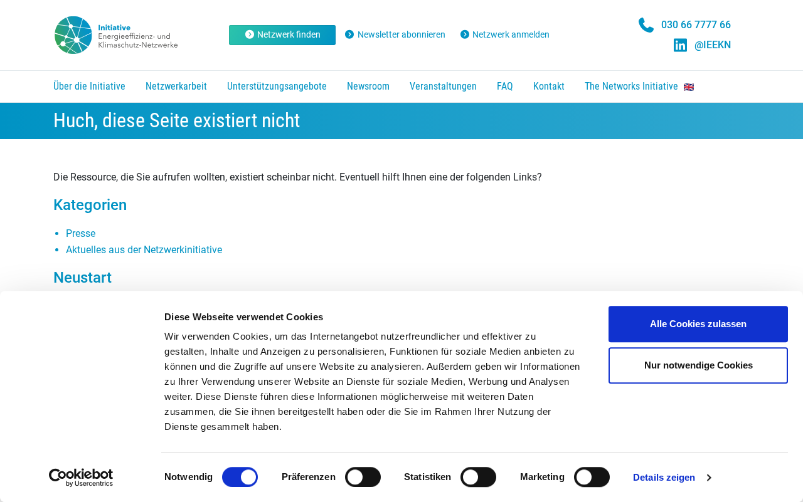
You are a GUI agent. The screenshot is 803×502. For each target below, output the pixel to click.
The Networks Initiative (633, 86)
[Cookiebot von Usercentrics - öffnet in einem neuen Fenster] (81, 477)
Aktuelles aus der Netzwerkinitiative (144, 250)
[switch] (363, 477)
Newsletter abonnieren (401, 34)
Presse (80, 233)
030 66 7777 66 (696, 25)
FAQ (505, 86)
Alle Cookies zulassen (698, 323)
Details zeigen (664, 477)
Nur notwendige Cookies (698, 365)
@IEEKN (712, 45)
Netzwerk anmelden (511, 34)
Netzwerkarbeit (176, 86)
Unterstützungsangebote (277, 86)
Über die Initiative (89, 86)
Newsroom (368, 86)
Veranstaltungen (443, 86)
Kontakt (549, 86)
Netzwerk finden (289, 34)
